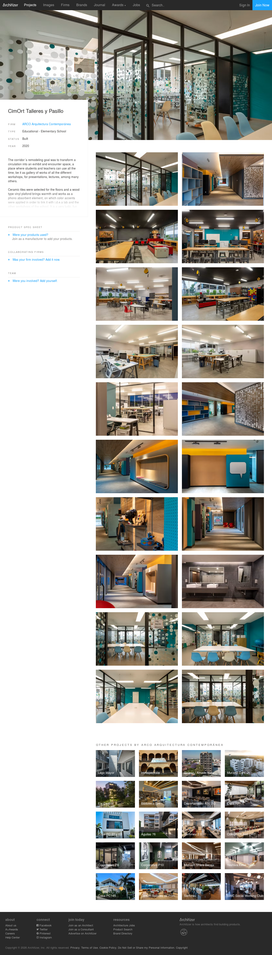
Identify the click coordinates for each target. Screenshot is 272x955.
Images (48, 4)
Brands (81, 4)
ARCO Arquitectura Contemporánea (46, 124)
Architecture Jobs (124, 925)
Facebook (45, 925)
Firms (65, 4)
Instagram (45, 937)
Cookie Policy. (108, 947)
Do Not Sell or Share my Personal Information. (146, 947)
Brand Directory (122, 933)
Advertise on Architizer (82, 933)
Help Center (12, 937)
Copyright (182, 947)
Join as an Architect (80, 925)
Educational (30, 131)
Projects (30, 4)
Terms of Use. (90, 947)
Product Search (122, 929)
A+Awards (11, 929)
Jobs (136, 4)
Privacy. (75, 947)
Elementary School (53, 131)
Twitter (43, 929)
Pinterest (45, 933)
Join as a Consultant (81, 929)
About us (10, 925)
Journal (99, 4)
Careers (10, 933)
